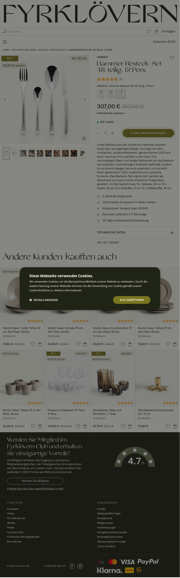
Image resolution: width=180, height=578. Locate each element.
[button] (43, 300)
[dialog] (90, 288)
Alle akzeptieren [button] (132, 299)
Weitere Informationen (68, 290)
